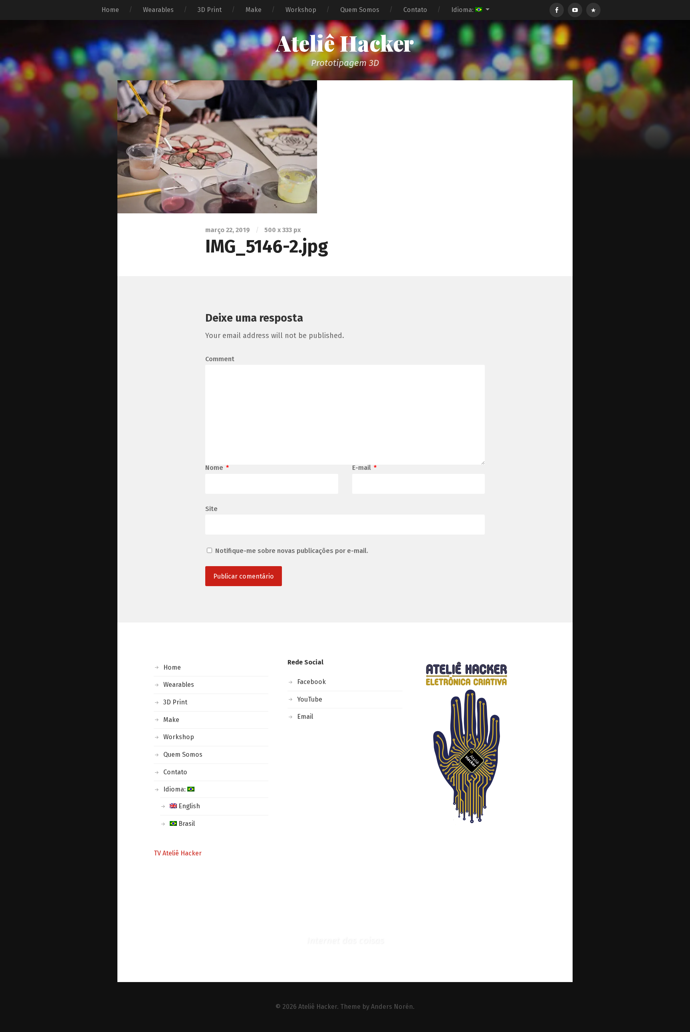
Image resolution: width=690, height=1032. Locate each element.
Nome (217, 468)
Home (110, 10)
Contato (415, 10)
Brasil (186, 823)
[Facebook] (556, 10)
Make (254, 10)
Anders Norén (392, 1006)
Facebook (311, 682)
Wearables (158, 10)
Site (211, 508)
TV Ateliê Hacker (178, 853)
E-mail (364, 468)
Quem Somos (359, 10)
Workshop (301, 10)
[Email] (593, 10)
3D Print (210, 10)
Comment (219, 359)
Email (305, 716)
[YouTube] (575, 10)
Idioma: (463, 10)
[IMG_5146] (345, 146)
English (188, 806)
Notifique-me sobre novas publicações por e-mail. (291, 551)
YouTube (309, 699)
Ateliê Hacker (345, 43)
